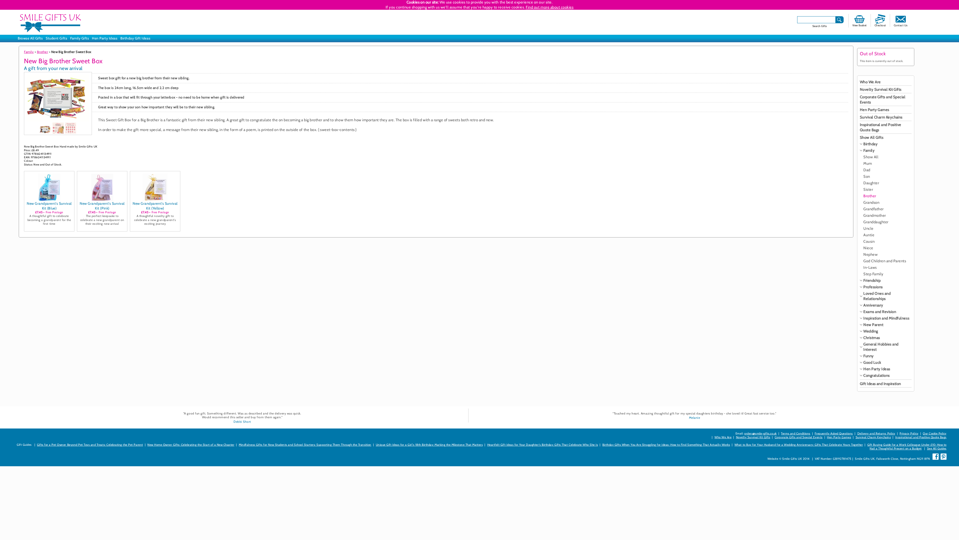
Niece (868, 248)
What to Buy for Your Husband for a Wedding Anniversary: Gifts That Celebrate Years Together (798, 444)
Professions (873, 287)
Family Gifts (79, 38)
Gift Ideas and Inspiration (880, 384)
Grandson (871, 202)
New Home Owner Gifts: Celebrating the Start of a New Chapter (190, 444)
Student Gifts (56, 38)
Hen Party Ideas (104, 38)
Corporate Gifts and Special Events (799, 437)
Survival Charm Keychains (881, 117)
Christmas (871, 338)
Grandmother (874, 215)
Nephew (870, 254)
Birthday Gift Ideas (135, 38)
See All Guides (937, 448)
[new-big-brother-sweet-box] (45, 129)
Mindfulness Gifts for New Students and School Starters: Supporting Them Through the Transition (305, 444)
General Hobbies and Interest (881, 347)
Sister (868, 189)
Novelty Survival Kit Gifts (881, 89)
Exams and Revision (879, 312)
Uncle (868, 228)
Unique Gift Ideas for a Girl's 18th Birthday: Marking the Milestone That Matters (429, 444)
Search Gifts (819, 26)
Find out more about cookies (549, 7)
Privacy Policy (909, 433)
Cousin (869, 241)
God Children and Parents (884, 261)
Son (866, 176)
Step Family (873, 274)
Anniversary (873, 305)
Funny (868, 356)
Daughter (871, 183)
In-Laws (870, 267)
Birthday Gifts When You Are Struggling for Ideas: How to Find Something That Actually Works (666, 444)
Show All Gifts (871, 137)
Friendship (872, 280)
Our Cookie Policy (935, 433)
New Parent (873, 324)
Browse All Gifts (30, 38)
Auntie (868, 235)
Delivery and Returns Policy (876, 433)
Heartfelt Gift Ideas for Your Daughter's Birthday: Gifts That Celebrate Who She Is (542, 444)
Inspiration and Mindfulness (886, 318)
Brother (42, 52)
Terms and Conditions (795, 433)
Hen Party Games (874, 110)
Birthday (870, 144)
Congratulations (876, 375)
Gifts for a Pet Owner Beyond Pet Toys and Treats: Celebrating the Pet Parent (90, 444)
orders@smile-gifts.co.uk (760, 433)
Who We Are (870, 82)
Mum (867, 163)
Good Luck (872, 362)
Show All (870, 157)
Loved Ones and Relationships (877, 296)
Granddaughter (876, 222)
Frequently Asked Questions (834, 433)
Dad (866, 170)
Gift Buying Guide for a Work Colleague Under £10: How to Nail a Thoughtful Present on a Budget (907, 446)
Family (29, 52)
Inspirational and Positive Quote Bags (921, 437)
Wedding (870, 331)
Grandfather (873, 209)
